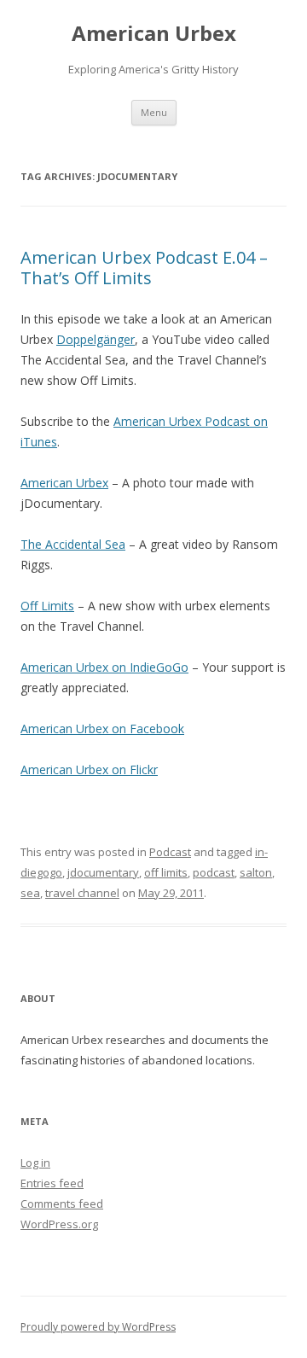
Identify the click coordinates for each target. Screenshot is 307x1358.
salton (256, 872)
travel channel (82, 892)
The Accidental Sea (72, 544)
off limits (166, 872)
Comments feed (61, 1203)
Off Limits (47, 605)
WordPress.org (59, 1224)
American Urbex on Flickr (89, 769)
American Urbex (154, 33)
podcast (214, 872)
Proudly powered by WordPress (98, 1327)
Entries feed (52, 1183)
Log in (35, 1162)
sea (30, 892)
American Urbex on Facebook (102, 728)
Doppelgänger (95, 339)
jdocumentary (103, 872)
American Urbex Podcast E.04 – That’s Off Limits (144, 267)
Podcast (170, 852)
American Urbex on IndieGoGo (104, 667)
